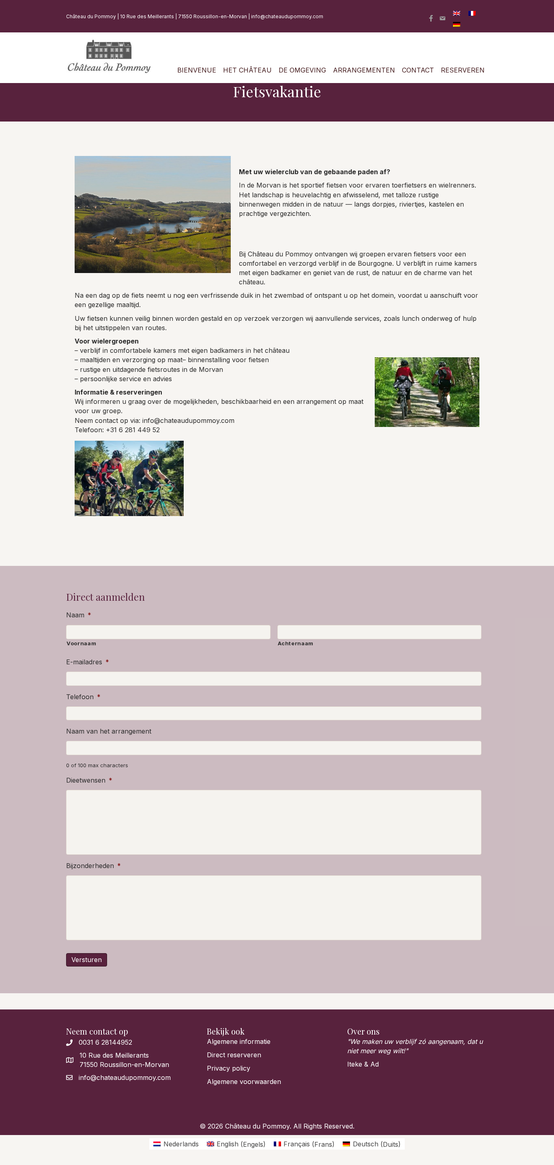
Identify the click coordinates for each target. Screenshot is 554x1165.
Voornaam (81, 643)
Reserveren (463, 70)
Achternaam (296, 643)
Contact (418, 70)
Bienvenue (196, 70)
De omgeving (302, 70)
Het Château (247, 70)
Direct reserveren (234, 1055)
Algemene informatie (239, 1041)
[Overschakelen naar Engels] (456, 12)
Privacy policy (228, 1068)
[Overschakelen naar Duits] (456, 23)
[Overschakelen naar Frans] (472, 12)
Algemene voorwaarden (244, 1082)
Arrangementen (364, 70)
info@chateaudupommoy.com (287, 16)
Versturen (86, 960)
